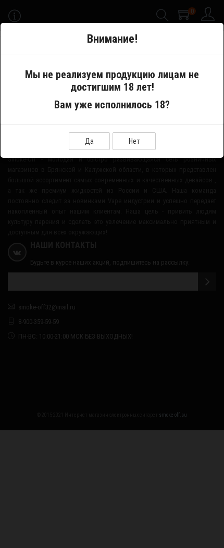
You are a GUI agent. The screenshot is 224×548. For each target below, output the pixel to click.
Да (89, 141)
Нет (134, 141)
